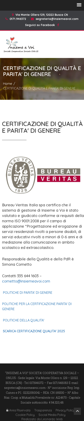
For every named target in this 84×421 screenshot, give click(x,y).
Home (7, 84)
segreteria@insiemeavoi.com (57, 19)
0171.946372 (18, 19)
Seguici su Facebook (41, 25)
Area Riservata (19, 410)
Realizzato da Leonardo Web (42, 419)
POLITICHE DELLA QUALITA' (23, 320)
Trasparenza (43, 410)
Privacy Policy (65, 410)
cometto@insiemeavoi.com (26, 281)
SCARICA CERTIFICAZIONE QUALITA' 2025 (34, 331)
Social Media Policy (52, 415)
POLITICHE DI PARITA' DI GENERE (27, 293)
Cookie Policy (25, 415)
